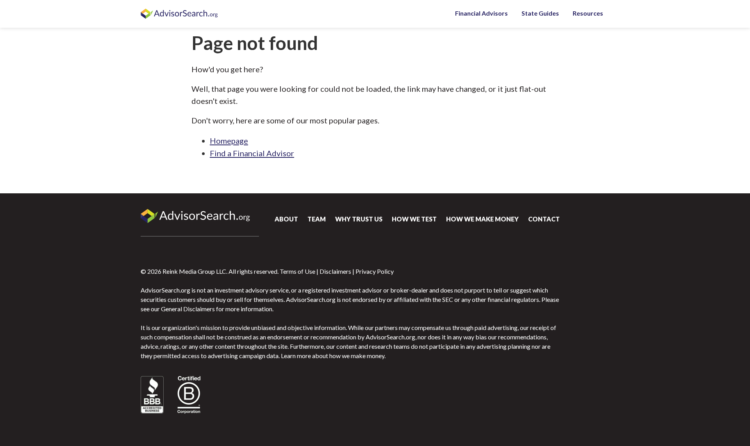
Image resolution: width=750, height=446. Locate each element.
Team (316, 219)
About (286, 219)
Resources (588, 13)
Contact (544, 219)
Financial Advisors (481, 13)
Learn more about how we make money (332, 355)
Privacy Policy (374, 271)
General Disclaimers (188, 308)
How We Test (414, 219)
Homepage (229, 140)
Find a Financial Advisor (252, 153)
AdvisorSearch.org (180, 14)
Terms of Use (297, 271)
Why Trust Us (358, 219)
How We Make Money (482, 219)
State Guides (540, 13)
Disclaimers (335, 271)
